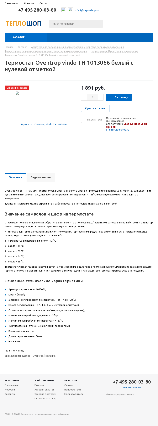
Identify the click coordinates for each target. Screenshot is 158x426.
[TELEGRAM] (117, 401)
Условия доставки (45, 394)
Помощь (70, 380)
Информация (44, 380)
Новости (10, 389)
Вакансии (10, 394)
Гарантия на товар (45, 398)
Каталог (19, 37)
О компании (11, 385)
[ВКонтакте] (109, 401)
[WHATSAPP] (125, 401)
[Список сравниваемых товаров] (111, 24)
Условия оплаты (44, 389)
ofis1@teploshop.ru (87, 10)
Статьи (68, 385)
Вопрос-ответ (72, 389)
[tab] (15, 177)
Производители (73, 394)
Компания (12, 380)
